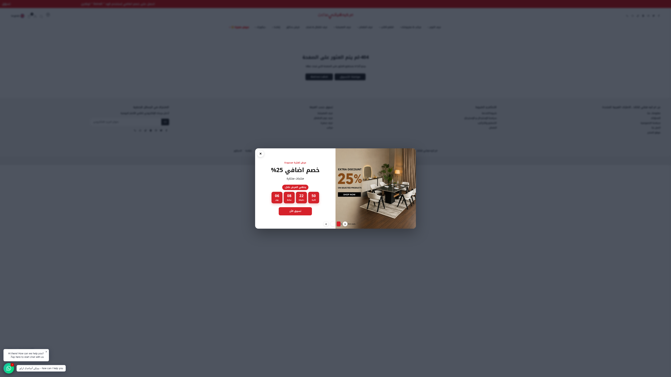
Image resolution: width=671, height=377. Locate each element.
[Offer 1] (338, 223)
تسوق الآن (297, 211)
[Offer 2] (332, 223)
